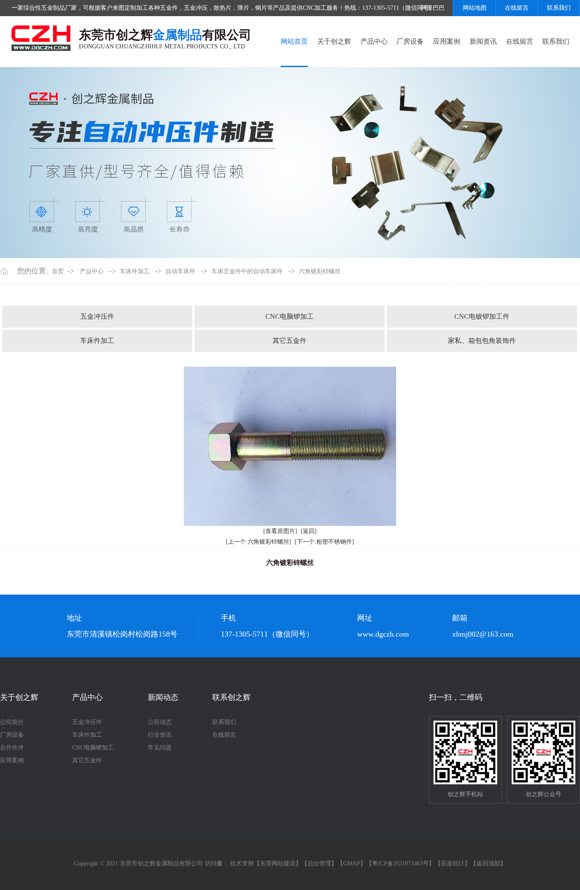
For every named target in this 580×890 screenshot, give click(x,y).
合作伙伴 (12, 747)
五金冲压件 (97, 316)
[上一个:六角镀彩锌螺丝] (258, 542)
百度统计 (453, 863)
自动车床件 (180, 271)
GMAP (351, 863)
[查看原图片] (280, 531)
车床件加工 (134, 271)
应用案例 (446, 41)
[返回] (309, 531)
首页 (58, 271)
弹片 (243, 8)
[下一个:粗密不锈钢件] (324, 542)
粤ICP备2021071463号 (400, 863)
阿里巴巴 (433, 8)
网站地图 (475, 8)
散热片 (222, 8)
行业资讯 (160, 735)
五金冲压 (196, 8)
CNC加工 (315, 8)
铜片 (261, 8)
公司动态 (160, 722)
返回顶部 (488, 863)
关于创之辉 (334, 41)
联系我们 (559, 8)
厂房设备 (410, 41)
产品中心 (374, 41)
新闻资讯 (483, 41)
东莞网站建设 (278, 863)
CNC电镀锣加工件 (482, 316)
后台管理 (319, 863)
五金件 (169, 8)
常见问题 (160, 747)
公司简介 (12, 722)
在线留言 (517, 8)
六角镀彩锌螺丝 (320, 271)
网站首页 (294, 41)
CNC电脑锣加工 (289, 316)
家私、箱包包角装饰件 (482, 340)
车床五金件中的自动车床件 (247, 271)
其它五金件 (290, 340)
